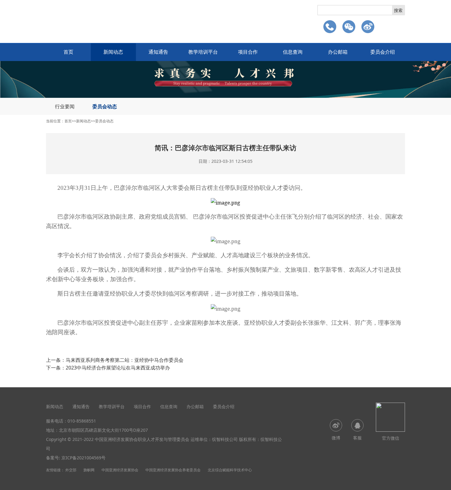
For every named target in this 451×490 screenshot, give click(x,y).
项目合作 (248, 51)
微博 (336, 438)
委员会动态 (104, 106)
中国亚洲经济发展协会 (120, 470)
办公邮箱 (338, 51)
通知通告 (158, 51)
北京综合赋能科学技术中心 (230, 470)
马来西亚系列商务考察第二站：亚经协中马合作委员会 (124, 360)
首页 (68, 51)
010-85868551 (81, 421)
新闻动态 (113, 51)
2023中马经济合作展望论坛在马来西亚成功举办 (118, 367)
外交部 (70, 470)
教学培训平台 (203, 51)
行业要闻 (65, 106)
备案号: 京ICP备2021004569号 (76, 458)
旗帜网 (88, 470)
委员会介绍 (382, 51)
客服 (357, 438)
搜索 (398, 10)
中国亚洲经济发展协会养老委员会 (173, 470)
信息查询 (293, 51)
